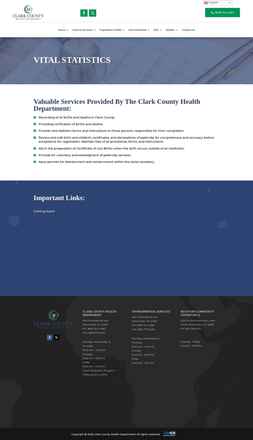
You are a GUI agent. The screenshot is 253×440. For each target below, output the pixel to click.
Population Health (111, 29)
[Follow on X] (92, 13)
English (213, 2)
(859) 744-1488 (145, 325)
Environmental (137, 29)
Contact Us (188, 29)
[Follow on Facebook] (84, 13)
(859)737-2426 (97, 332)
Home (61, 29)
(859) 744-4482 (222, 12)
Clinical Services (82, 29)
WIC (156, 29)
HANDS (170, 29)
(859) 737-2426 (146, 329)
